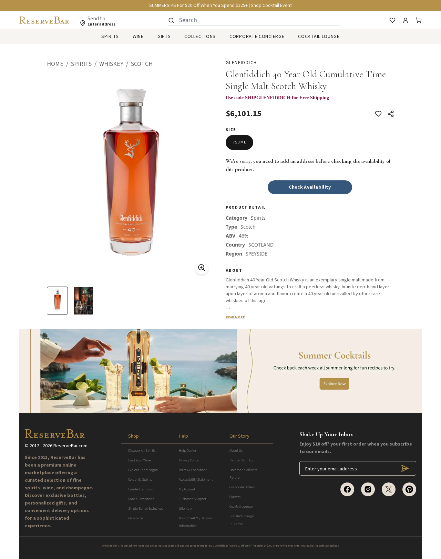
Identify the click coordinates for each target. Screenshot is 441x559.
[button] (59, 64)
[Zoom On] (201, 267)
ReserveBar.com (70, 445)
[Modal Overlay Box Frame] (310, 101)
